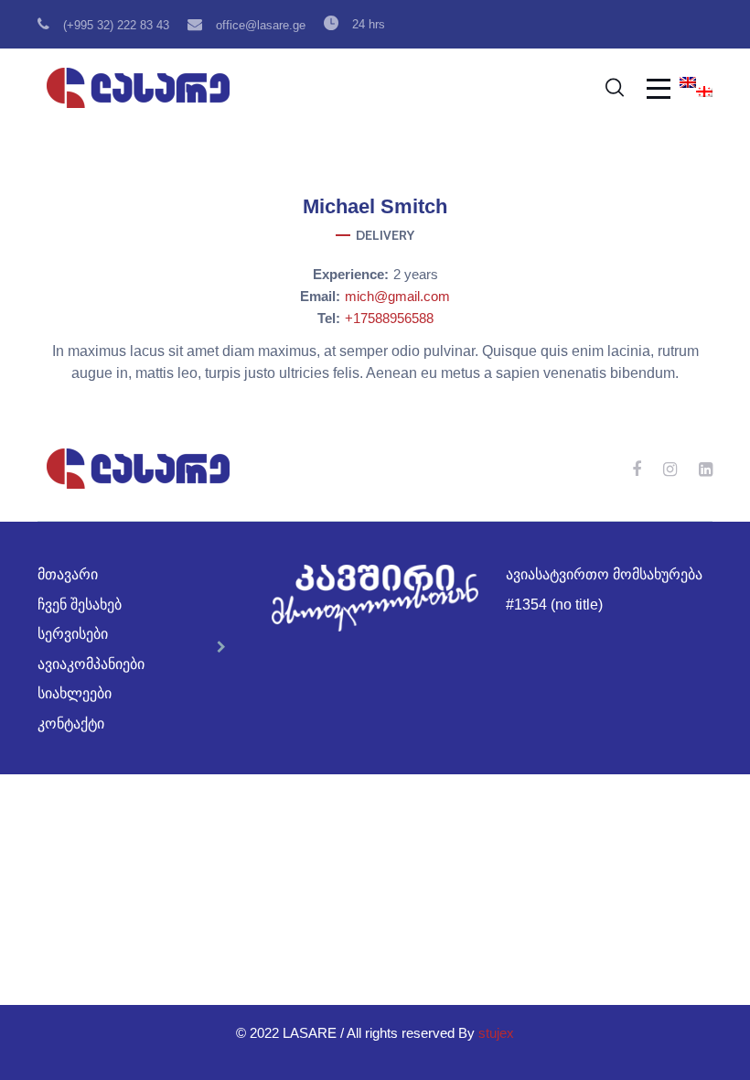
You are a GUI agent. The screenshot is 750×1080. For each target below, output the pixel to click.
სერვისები (73, 634)
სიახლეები (75, 693)
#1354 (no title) (554, 604)
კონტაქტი (71, 723)
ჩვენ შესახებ (80, 604)
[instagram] (375, 274)
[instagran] (670, 469)
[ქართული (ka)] (704, 92)
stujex (496, 1033)
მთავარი (68, 574)
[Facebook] (327, 274)
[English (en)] (688, 83)
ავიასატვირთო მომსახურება (604, 574)
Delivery (385, 235)
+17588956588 (389, 318)
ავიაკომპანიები (91, 664)
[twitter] (422, 274)
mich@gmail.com (397, 296)
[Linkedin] (705, 469)
